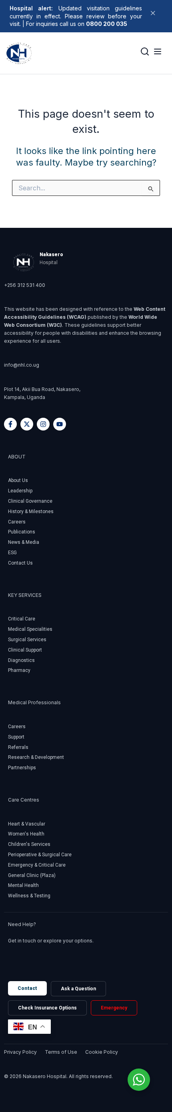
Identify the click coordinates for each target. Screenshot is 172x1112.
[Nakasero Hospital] (19, 53)
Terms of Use (61, 1052)
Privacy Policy (20, 1052)
